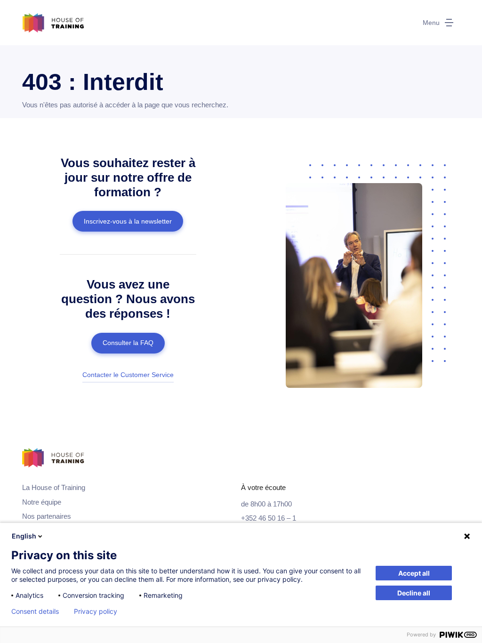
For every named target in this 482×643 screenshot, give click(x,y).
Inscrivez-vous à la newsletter (128, 221)
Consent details (35, 611)
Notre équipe (41, 502)
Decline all (413, 593)
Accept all (414, 573)
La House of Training (53, 487)
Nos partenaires (46, 516)
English (24, 536)
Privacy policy (95, 611)
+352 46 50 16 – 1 (268, 518)
